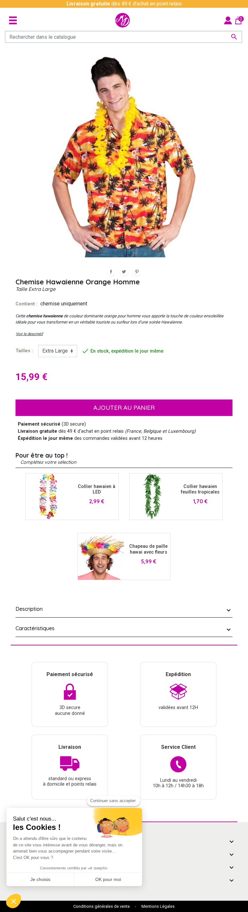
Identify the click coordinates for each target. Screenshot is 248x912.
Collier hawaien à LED (96, 489)
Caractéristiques (35, 628)
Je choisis (40, 879)
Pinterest (137, 272)
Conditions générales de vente (101, 906)
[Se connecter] (228, 20)
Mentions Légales (158, 906)
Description (29, 609)
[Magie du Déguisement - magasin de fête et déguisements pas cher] (122, 20)
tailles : (24, 351)
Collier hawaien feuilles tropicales (200, 489)
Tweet (124, 272)
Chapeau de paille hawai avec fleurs (148, 549)
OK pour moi (108, 879)
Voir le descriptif (29, 334)
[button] (13, 901)
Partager (111, 272)
